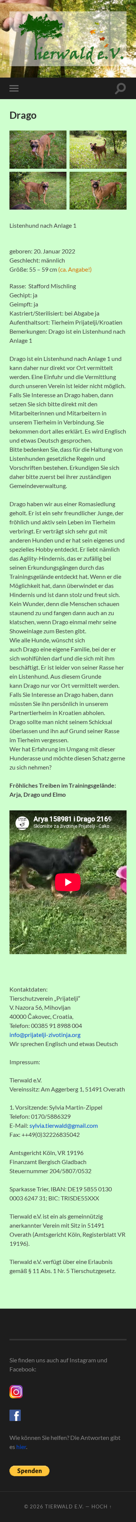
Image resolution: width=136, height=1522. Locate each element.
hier (21, 1446)
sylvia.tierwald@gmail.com (63, 1125)
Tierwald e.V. (64, 1506)
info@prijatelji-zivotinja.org (44, 1034)
